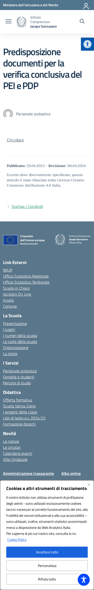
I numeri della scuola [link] (20, 335)
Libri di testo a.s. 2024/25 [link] (24, 418)
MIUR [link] (7, 270)
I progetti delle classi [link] (20, 412)
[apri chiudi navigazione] (9, 22)
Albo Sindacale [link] (15, 459)
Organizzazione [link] (15, 348)
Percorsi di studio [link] (17, 383)
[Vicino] (89, 484)
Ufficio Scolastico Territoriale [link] (26, 282)
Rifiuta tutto (47, 579)
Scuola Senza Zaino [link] (19, 406)
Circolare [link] (15, 139)
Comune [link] (10, 306)
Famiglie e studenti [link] (18, 377)
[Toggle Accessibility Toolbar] (83, 579)
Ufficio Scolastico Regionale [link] (26, 276)
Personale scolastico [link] (20, 371)
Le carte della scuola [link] (20, 342)
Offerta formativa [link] (17, 400)
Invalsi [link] (8, 300)
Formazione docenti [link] (19, 424)
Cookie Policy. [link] (17, 539)
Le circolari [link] (12, 447)
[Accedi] (86, 5)
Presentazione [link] (15, 323)
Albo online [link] (71, 473)
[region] (47, 535)
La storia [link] (10, 354)
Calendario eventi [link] (17, 453)
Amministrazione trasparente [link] (28, 473)
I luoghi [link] (9, 329)
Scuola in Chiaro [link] (16, 288)
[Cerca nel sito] (82, 22)
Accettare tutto (47, 552)
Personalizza (47, 565)
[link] (87, 44)
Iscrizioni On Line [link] (17, 294)
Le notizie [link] (11, 441)
